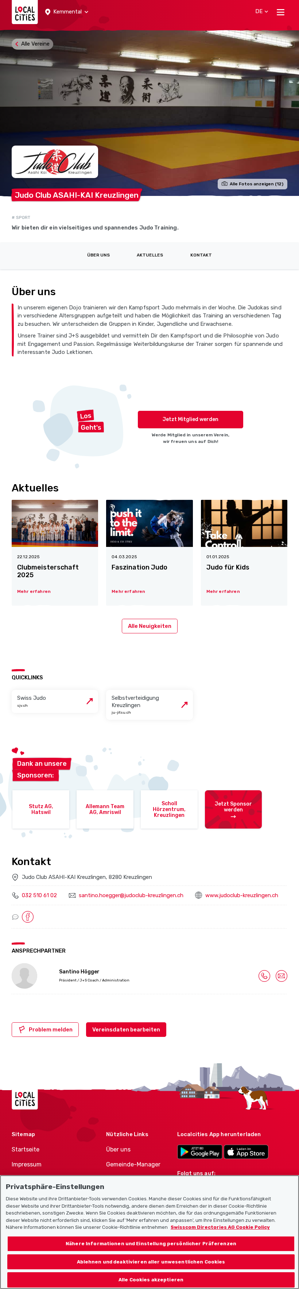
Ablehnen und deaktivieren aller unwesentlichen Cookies (151, 1262)
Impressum (27, 1164)
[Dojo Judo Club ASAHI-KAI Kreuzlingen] (149, 112)
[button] (66, 12)
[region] (149, 1232)
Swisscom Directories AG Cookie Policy (220, 1227)
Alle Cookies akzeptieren (151, 1279)
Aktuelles (150, 255)
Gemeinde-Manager (133, 1164)
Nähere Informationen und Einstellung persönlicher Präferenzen (151, 1243)
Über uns (98, 255)
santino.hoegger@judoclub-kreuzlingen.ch (131, 895)
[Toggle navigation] (280, 12)
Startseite (25, 1149)
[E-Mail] (281, 975)
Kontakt (201, 255)
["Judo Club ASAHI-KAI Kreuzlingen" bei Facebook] (28, 916)
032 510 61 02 (39, 895)
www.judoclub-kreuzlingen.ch (241, 895)
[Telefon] (264, 975)
